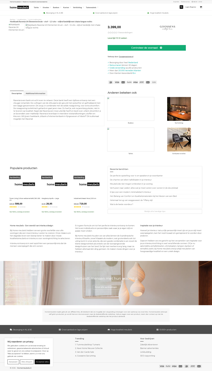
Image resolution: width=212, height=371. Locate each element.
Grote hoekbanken (35, 19)
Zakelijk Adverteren (149, 345)
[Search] (181, 7)
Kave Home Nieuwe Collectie (90, 348)
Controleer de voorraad (144, 47)
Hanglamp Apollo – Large (50, 198)
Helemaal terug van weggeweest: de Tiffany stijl (131, 200)
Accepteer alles (42, 362)
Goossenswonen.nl (126, 57)
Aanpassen (13, 362)
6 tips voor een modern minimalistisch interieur (130, 192)
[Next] (100, 28)
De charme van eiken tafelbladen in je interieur (131, 180)
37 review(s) (86, 207)
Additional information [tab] (35, 93)
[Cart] (201, 7)
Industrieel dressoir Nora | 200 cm (85, 198)
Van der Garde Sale (85, 352)
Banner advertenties (149, 348)
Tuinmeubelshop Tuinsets (88, 345)
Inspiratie (176, 2)
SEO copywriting (147, 356)
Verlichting (77, 7)
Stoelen (46, 7)
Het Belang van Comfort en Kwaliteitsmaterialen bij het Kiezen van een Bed (143, 196)
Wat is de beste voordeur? (121, 204)
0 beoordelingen (125, 33)
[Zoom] (28, 26)
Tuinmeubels (91, 7)
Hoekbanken (21, 19)
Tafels (36, 7)
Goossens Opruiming (86, 356)
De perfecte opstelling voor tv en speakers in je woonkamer (136, 176)
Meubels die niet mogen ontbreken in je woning (131, 184)
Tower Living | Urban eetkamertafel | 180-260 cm (24, 199)
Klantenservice (185, 2)
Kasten (66, 7)
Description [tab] (17, 93)
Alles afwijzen (26, 362)
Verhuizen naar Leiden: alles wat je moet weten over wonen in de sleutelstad (144, 188)
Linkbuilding (145, 352)
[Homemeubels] (20, 7)
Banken (56, 7)
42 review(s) (21, 207)
